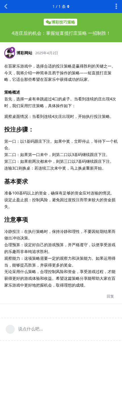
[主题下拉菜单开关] (116, 6)
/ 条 (59, 6)
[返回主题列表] (5, 6)
